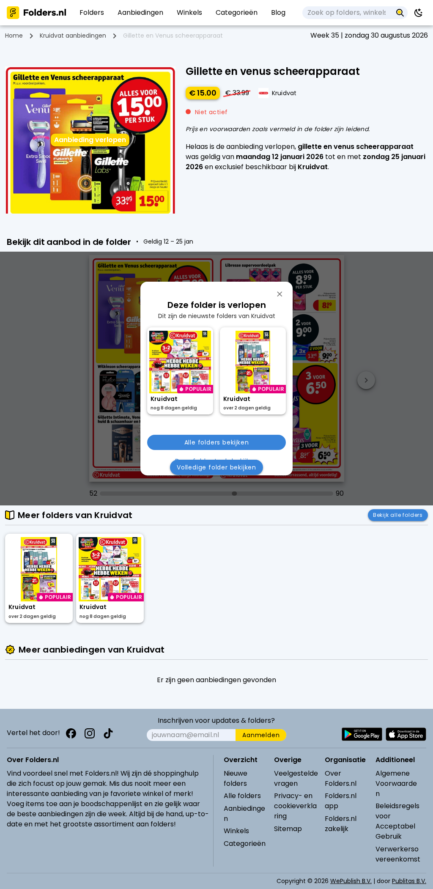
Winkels (236, 831)
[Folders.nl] (36, 12)
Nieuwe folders (235, 778)
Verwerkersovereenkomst (397, 854)
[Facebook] (71, 733)
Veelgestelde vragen (296, 778)
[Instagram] (89, 733)
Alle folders (242, 796)
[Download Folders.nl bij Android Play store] (362, 734)
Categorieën (245, 843)
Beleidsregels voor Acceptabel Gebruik (397, 821)
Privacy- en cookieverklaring (295, 806)
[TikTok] (108, 733)
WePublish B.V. (351, 881)
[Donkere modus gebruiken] (418, 12)
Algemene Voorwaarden (396, 783)
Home (14, 35)
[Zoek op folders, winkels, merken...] (400, 12)
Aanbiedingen (244, 813)
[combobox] (347, 13)
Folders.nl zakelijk (340, 824)
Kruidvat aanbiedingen (73, 35)
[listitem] (92, 13)
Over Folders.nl (340, 778)
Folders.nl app (340, 801)
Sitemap (288, 829)
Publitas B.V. (409, 881)
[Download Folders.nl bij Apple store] (406, 734)
